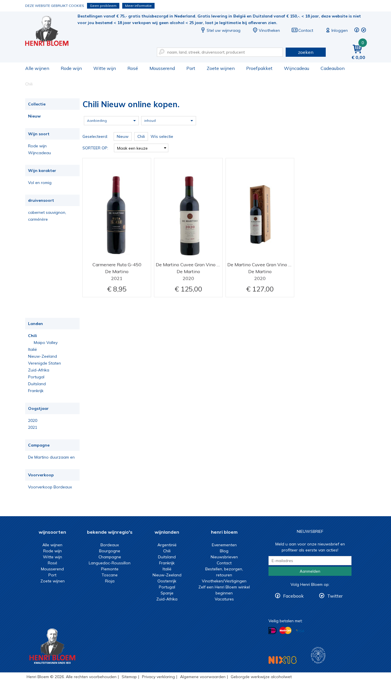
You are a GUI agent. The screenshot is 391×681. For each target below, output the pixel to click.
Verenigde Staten (44, 363)
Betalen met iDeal (272, 630)
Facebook (293, 596)
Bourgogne (109, 550)
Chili (32, 335)
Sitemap (129, 676)
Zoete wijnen (221, 68)
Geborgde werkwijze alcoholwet (261, 676)
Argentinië (167, 544)
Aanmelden (310, 571)
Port (190, 68)
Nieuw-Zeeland (42, 356)
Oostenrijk (166, 581)
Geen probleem (103, 5)
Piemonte (110, 569)
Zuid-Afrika (38, 370)
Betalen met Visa (300, 631)
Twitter (335, 596)
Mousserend (162, 68)
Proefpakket (259, 68)
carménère (38, 219)
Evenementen (224, 544)
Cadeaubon (333, 68)
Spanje (167, 593)
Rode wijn (71, 68)
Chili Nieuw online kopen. (50, 31)
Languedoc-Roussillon (110, 562)
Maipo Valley (46, 342)
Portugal (36, 376)
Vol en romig (40, 182)
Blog (224, 550)
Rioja (109, 581)
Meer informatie (138, 5)
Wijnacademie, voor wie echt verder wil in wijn (318, 655)
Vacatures (224, 599)
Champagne (109, 556)
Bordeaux (109, 544)
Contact (305, 30)
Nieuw (34, 116)
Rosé (132, 68)
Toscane (110, 575)
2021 (32, 427)
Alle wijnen (37, 68)
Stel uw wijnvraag (223, 30)
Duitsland (37, 383)
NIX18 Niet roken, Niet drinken (282, 660)
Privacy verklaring (158, 676)
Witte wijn (104, 68)
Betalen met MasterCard (285, 630)
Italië (32, 349)
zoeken (305, 52)
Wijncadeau (296, 68)
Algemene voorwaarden (203, 676)
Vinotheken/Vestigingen (224, 581)
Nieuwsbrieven (224, 556)
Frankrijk (36, 390)
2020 (32, 420)
